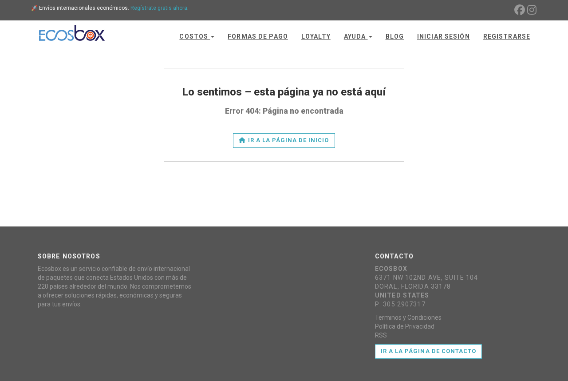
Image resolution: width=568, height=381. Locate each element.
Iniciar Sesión (443, 36)
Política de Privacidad (404, 326)
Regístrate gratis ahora (158, 8)
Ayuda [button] (356, 36)
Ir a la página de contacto (428, 351)
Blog (395, 36)
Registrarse (506, 36)
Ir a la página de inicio (287, 140)
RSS (381, 335)
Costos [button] (194, 36)
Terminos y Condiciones (408, 317)
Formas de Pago (258, 36)
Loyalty (316, 36)
